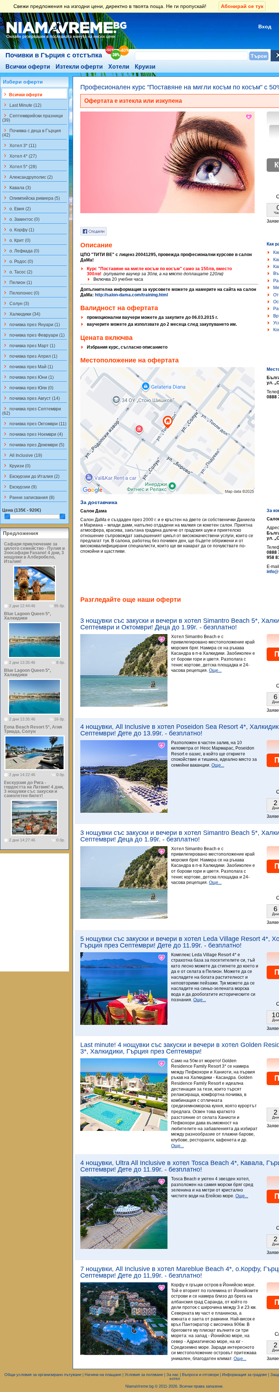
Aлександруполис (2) (27, 177)
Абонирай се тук (242, 6)
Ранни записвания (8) (28, 497)
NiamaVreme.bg (139, 1386)
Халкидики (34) (21, 314)
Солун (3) (15, 303)
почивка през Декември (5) (33, 444)
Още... (215, 670)
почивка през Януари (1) (31, 324)
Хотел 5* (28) (19, 166)
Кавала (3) (16, 187)
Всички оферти (27, 67)
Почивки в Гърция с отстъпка (53, 55)
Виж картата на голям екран (167, 438)
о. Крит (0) (16, 240)
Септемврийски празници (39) (32, 118)
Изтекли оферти (79, 67)
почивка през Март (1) (28, 345)
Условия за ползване (144, 1374)
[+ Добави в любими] (249, 117)
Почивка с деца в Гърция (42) (31, 132)
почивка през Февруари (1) (33, 335)
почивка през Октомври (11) (34, 423)
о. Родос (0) (17, 261)
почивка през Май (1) (27, 366)
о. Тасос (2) (17, 272)
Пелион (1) (17, 282)
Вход (264, 26)
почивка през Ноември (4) (32, 434)
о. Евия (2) (16, 208)
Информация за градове (244, 1374)
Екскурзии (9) (19, 487)
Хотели (118, 67)
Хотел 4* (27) (19, 156)
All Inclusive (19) (22, 455)
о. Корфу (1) (18, 229)
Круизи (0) (16, 465)
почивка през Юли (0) (27, 387)
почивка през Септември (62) (31, 411)
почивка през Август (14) (31, 398)
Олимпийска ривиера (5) (31, 198)
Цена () (21, 510)
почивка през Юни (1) (28, 377)
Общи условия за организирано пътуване (42, 1374)
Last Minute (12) (21, 105)
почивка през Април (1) (29, 356)
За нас (172, 1374)
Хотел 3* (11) (19, 145)
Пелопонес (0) (20, 293)
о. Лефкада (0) (20, 250)
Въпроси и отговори (200, 1374)
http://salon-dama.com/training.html (131, 294)
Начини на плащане (103, 1374)
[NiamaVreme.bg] (67, 38)
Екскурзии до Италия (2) (31, 476)
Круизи (145, 67)
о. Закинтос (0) (21, 219)
